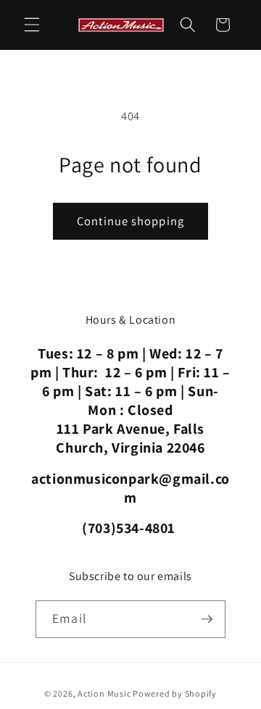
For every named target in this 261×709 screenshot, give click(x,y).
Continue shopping (130, 221)
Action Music (104, 693)
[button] (31, 24)
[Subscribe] (206, 619)
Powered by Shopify (175, 693)
